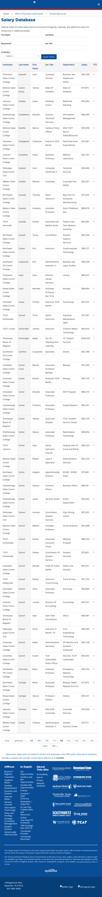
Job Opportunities (27, 772)
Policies (23, 790)
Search (40, 777)
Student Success (8, 827)
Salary (84, 64)
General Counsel (8, 803)
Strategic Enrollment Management (10, 821)
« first (6, 740)
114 (76, 740)
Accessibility (42, 774)
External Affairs (8, 797)
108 (31, 740)
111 (54, 740)
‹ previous (18, 740)
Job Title (48, 43)
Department (6, 43)
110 (46, 740)
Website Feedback (41, 784)
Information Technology (10, 808)
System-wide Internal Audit (10, 833)
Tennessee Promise (25, 832)
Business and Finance (10, 792)
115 (84, 740)
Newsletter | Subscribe (26, 802)
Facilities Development (10, 786)
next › (45, 746)
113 (68, 740)
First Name (5, 35)
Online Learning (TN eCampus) (26, 820)
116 (91, 740)
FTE (95, 64)
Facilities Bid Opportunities (27, 786)
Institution (5, 52)
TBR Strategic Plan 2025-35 (26, 826)
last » (54, 746)
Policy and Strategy (9, 814)
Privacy (40, 780)
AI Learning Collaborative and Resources (26, 811)
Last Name (49, 35)
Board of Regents (8, 772)
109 (39, 740)
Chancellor (9, 777)
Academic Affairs (8, 781)
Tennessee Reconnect (25, 837)
